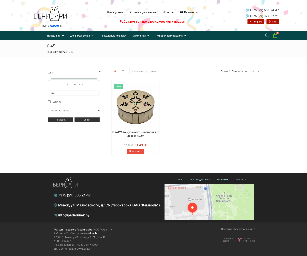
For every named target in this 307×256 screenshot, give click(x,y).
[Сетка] (115, 71)
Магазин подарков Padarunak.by (73, 229)
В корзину (135, 151)
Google (93, 233)
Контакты (241, 179)
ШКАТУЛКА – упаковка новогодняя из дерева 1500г (135, 133)
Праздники (53, 35)
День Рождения (80, 35)
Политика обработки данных (238, 229)
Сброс (87, 119)
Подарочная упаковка (169, 35)
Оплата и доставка (142, 12)
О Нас (165, 12)
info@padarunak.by (73, 215)
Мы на (50, 25)
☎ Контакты (188, 12)
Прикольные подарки (113, 35)
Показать (60, 119)
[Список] (123, 71)
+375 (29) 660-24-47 (74, 195)
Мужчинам (139, 35)
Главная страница (57, 51)
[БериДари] (50, 13)
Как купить (115, 12)
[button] (255, 21)
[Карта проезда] (209, 202)
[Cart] (275, 35)
